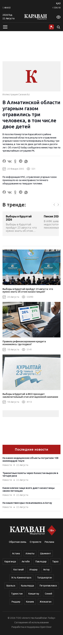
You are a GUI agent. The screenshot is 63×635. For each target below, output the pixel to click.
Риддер (16, 601)
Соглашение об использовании (31, 622)
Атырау (33, 569)
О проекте (35, 542)
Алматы (30, 553)
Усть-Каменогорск (21, 577)
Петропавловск (48, 585)
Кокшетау (33, 593)
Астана (16, 553)
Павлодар (41, 561)
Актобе (26, 561)
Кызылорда (27, 585)
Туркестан (17, 593)
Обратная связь (17, 542)
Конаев (30, 601)
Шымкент (45, 553)
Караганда (10, 561)
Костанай (18, 569)
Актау (46, 569)
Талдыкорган (44, 577)
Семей (48, 593)
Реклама (49, 542)
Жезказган (45, 601)
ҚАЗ (58, 3)
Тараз (55, 561)
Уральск (10, 585)
